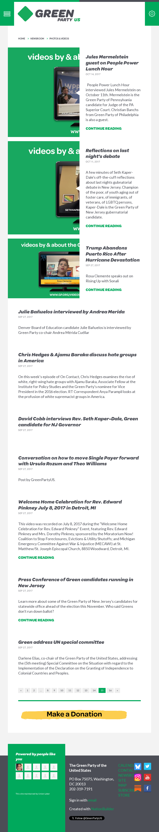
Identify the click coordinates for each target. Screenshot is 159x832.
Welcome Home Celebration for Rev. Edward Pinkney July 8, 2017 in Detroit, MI (70, 504)
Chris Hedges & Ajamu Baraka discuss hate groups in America (77, 357)
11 (69, 690)
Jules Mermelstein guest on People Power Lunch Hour (112, 62)
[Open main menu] (7, 14)
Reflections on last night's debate (107, 153)
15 (102, 690)
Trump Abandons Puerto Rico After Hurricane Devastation (113, 253)
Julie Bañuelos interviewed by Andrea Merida (71, 311)
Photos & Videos (59, 38)
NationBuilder (102, 809)
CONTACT (127, 770)
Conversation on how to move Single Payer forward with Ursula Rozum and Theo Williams (78, 460)
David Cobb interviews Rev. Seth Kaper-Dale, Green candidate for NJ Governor (78, 421)
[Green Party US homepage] (49, 13)
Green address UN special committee (61, 641)
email (92, 800)
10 (61, 690)
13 (85, 690)
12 (77, 690)
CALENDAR (128, 765)
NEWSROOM (129, 775)
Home (21, 38)
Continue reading (104, 128)
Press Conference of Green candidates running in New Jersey (75, 582)
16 (110, 690)
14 (94, 690)
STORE (124, 795)
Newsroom (37, 38)
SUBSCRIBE (128, 790)
